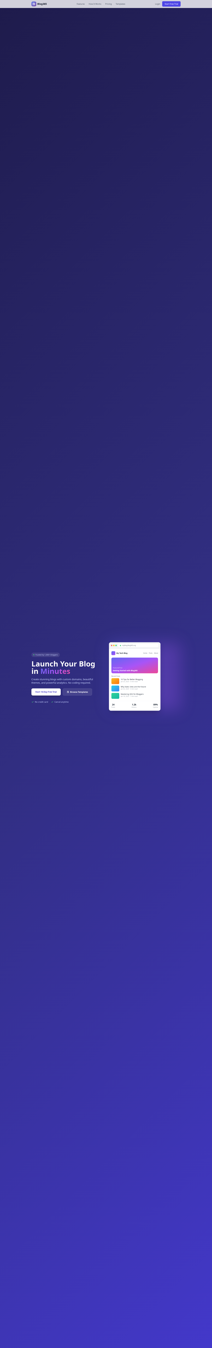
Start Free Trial (171, 4)
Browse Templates (79, 692)
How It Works (95, 4)
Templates (120, 4)
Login (157, 4)
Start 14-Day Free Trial (46, 691)
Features (81, 4)
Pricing (108, 4)
